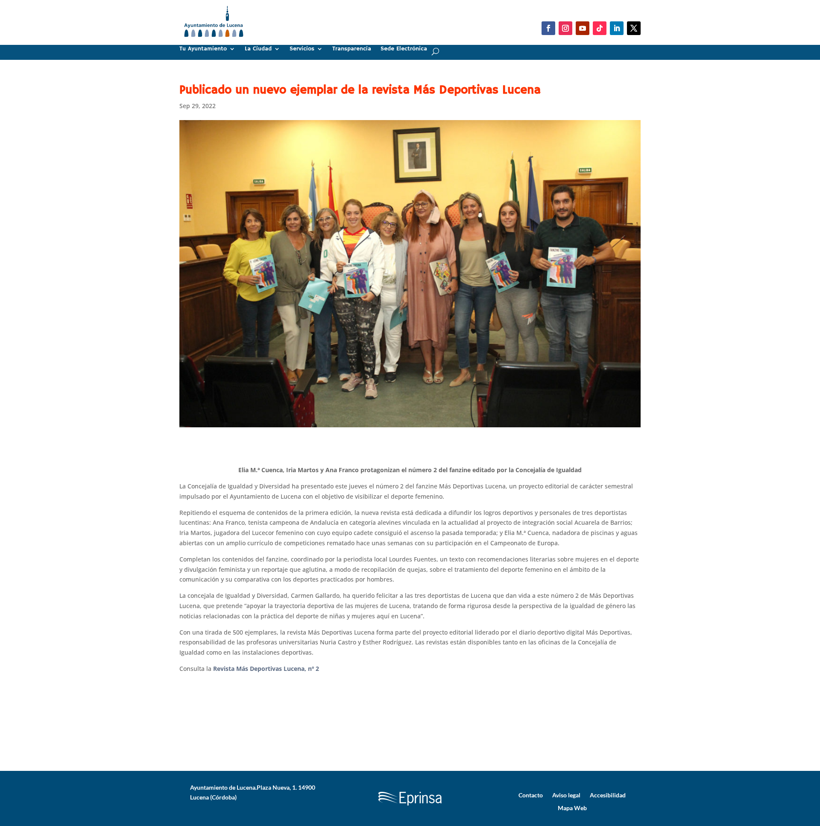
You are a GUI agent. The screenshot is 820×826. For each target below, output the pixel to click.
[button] (548, 28)
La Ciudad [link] (258, 49)
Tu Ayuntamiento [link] (203, 49)
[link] (213, 40)
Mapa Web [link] (572, 807)
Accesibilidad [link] (608, 794)
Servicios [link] (302, 49)
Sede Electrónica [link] (404, 49)
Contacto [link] (530, 794)
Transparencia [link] (351, 49)
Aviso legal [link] (566, 794)
